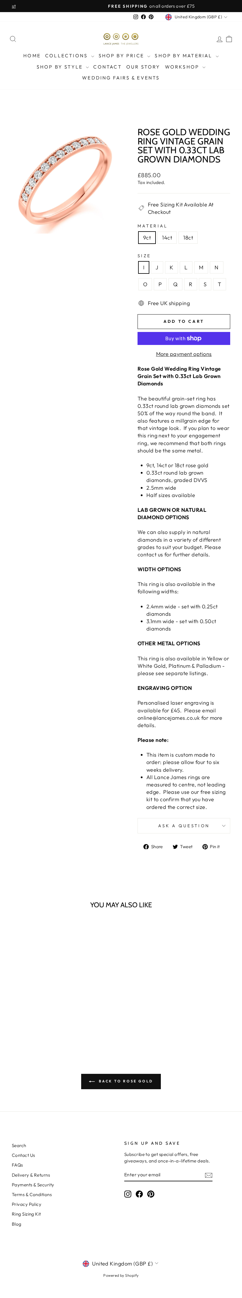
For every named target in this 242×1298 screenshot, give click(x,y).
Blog (17, 1224)
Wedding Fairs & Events (121, 78)
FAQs (17, 1165)
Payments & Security (33, 1185)
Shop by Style (61, 67)
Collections (67, 55)
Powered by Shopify (120, 1275)
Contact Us (23, 1155)
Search (19, 1145)
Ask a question (184, 825)
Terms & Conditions (32, 1194)
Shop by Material (184, 55)
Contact (107, 67)
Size (144, 255)
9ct (147, 237)
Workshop (183, 67)
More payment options (184, 354)
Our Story (143, 67)
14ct (167, 237)
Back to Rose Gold (125, 1081)
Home (32, 55)
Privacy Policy (26, 1204)
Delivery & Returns (31, 1175)
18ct (188, 237)
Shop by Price (122, 55)
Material (153, 226)
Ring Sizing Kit (26, 1214)
